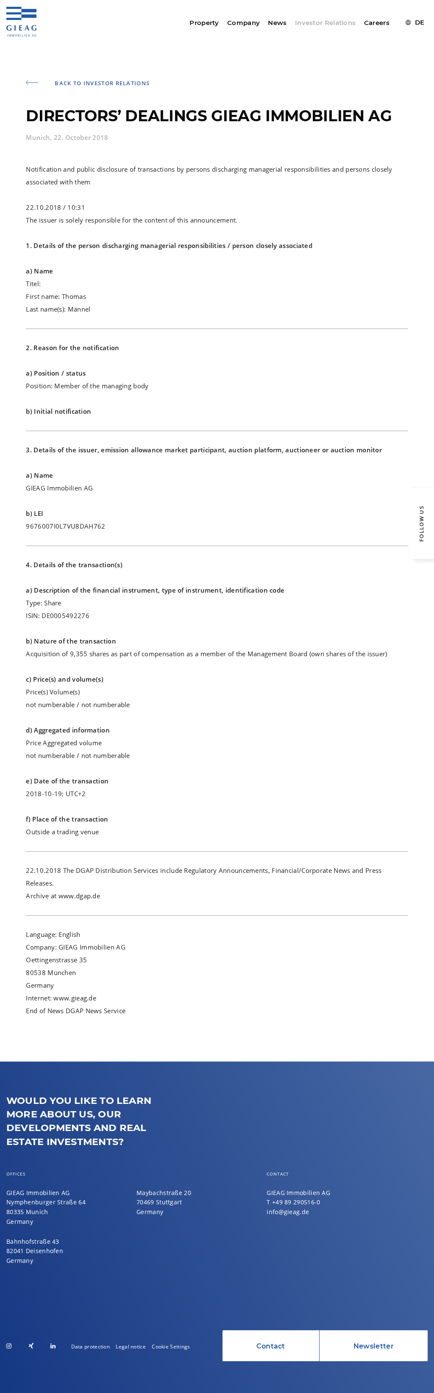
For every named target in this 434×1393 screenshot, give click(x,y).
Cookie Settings (171, 1346)
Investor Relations (325, 23)
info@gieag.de (288, 1212)
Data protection (90, 1346)
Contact (270, 1346)
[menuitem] (415, 22)
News (277, 23)
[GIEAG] (21, 31)
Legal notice (131, 1346)
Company (243, 23)
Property (204, 23)
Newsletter (373, 1346)
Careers (376, 23)
